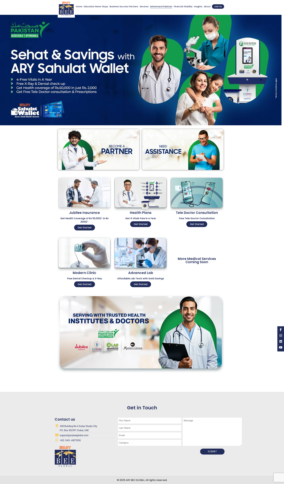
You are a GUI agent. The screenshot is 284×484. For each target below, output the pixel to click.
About (207, 6)
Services (144, 6)
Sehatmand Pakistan (161, 6)
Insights (198, 6)
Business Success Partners (124, 6)
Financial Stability (183, 6)
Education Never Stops (96, 6)
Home (79, 6)
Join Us (218, 6)
